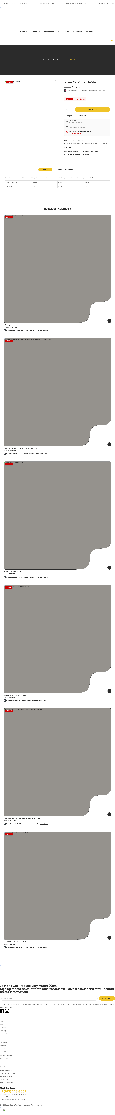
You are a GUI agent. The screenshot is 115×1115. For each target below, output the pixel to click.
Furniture (23, 32)
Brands (66, 32)
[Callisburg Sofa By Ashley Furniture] (57, 269)
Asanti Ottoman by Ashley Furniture (15, 695)
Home (39, 60)
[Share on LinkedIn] (80, 147)
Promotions (77, 32)
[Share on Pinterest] (87, 147)
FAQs (2, 1024)
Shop (2, 1021)
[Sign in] (1, 39)
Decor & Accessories (51, 32)
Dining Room (4, 1049)
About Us (3, 1028)
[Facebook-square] (2, 1011)
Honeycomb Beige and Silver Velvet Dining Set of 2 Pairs (21, 448)
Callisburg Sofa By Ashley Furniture (15, 325)
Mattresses (35, 32)
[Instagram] (7, 1011)
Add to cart (92, 110)
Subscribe (106, 998)
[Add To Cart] (109, 321)
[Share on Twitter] (77, 147)
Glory (95, 143)
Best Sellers (57, 60)
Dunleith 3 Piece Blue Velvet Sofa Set (15, 942)
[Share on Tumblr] (83, 147)
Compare (69, 116)
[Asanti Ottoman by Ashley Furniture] (57, 639)
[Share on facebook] (74, 147)
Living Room (101, 143)
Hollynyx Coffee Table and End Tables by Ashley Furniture (22, 818)
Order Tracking (5, 1067)
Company (89, 32)
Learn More (101, 91)
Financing (3, 1031)
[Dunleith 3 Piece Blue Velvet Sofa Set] (57, 886)
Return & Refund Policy (7, 1073)
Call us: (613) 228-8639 (75, 133)
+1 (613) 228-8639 (13, 1091)
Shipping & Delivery (6, 1070)
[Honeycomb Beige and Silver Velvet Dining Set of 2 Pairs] (57, 392)
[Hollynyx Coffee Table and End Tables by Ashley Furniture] (57, 762)
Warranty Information (7, 1076)
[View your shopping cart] (114, 41)
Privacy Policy (4, 1079)
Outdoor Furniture (6, 1055)
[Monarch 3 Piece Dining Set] (57, 515)
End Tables (84, 143)
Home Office (4, 1052)
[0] (110, 41)
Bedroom (3, 1046)
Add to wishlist (81, 116)
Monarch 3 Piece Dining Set (12, 571)
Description (45, 170)
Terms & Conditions (6, 1083)
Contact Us (4, 1034)
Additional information (65, 170)
